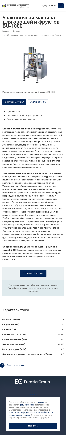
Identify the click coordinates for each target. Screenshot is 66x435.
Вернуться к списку (16, 365)
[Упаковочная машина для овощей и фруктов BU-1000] (33, 64)
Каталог (33, 395)
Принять (33, 425)
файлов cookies (27, 405)
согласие (40, 402)
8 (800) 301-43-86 (48, 6)
